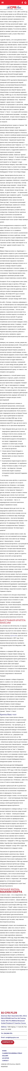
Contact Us (7, 1042)
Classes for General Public (12, 1053)
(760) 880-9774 (8, 1033)
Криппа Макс (14, 635)
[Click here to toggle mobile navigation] (3, 2)
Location (5, 1058)
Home (4, 1051)
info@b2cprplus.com (12, 1037)
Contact (5, 1060)
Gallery (5, 1055)
